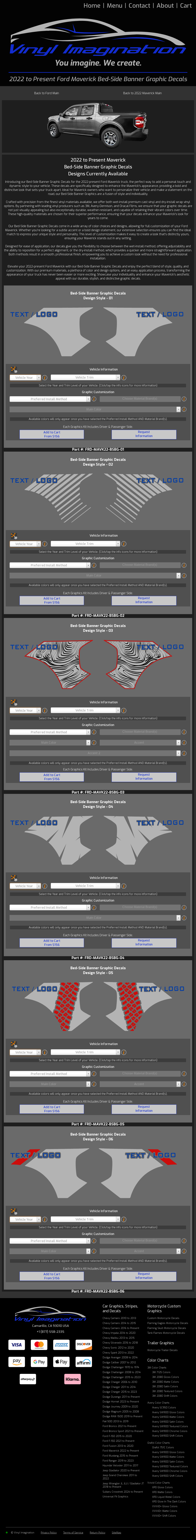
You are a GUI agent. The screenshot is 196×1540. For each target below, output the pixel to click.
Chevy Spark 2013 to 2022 (118, 1352)
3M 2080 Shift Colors (164, 1395)
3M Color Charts (156, 1367)
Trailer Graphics (160, 1343)
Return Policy (97, 1532)
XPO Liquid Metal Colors (166, 1497)
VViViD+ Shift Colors (164, 1515)
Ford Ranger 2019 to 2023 (118, 1460)
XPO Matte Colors (162, 1492)
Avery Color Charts (158, 1402)
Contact (139, 6)
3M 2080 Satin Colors (165, 1386)
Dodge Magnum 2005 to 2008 (121, 1411)
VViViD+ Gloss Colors (164, 1506)
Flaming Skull (166, 1328)
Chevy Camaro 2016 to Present (121, 1328)
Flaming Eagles (167, 1323)
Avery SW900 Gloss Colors (168, 1412)
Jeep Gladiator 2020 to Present (121, 1470)
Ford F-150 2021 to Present (118, 1441)
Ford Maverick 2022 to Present (121, 1450)
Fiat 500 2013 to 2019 (115, 1421)
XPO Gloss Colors (162, 1487)
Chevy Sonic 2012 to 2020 (118, 1347)
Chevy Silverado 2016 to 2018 (120, 1342)
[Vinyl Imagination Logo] (98, 37)
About (165, 6)
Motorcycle (162, 1350)
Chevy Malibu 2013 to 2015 (119, 1338)
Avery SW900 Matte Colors (168, 1417)
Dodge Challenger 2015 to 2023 (121, 1377)
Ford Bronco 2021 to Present (119, 1426)
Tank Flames (166, 1333)
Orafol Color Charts (158, 1442)
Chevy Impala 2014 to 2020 (119, 1333)
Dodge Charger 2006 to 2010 (120, 1382)
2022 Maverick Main (142, 93)
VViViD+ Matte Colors (164, 1511)
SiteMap (116, 1532)
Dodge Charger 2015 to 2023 (120, 1391)
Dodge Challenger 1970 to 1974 (121, 1367)
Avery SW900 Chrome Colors (169, 1431)
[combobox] (25, 377)
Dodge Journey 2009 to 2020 (120, 1406)
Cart (186, 6)
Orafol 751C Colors (163, 1447)
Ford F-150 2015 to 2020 (117, 1436)
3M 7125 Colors (161, 1372)
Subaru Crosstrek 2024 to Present (123, 1491)
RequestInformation (144, 434)
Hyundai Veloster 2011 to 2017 (120, 1465)
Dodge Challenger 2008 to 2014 (122, 1372)
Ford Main (46, 93)
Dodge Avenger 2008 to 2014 (120, 1357)
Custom (163, 1318)
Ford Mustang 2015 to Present (120, 1455)
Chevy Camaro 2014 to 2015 (119, 1323)
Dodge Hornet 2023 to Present (121, 1401)
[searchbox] (140, 399)
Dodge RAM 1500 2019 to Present (122, 1416)
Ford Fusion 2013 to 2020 (118, 1446)
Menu (114, 6)
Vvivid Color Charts (158, 1482)
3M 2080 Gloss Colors (165, 1377)
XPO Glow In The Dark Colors (169, 1501)
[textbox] (25, 378)
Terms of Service (73, 1532)
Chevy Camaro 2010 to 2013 (119, 1318)
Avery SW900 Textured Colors (170, 1426)
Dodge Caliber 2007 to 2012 (119, 1362)
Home (92, 6)
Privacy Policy (49, 1532)
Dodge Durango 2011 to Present (121, 1396)
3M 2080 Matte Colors (165, 1381)
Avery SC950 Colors (164, 1407)
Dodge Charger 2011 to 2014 (119, 1387)
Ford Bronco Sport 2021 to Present (123, 1431)
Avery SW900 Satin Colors (168, 1421)
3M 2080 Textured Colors (167, 1391)
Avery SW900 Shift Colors (167, 1435)
